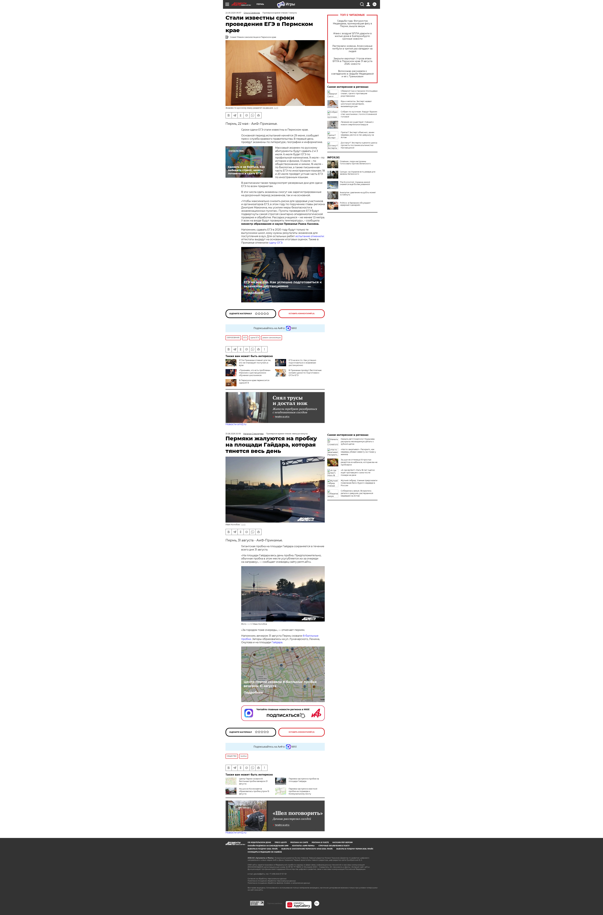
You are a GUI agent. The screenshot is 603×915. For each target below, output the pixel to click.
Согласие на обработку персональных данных (267, 879)
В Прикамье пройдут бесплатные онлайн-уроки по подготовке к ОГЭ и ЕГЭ (305, 372)
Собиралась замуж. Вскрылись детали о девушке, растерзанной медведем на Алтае (357, 493)
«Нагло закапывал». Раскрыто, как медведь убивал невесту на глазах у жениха (358, 452)
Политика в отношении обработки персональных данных (272, 881)
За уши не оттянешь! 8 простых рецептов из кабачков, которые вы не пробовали (359, 462)
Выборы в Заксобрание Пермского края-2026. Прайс (307, 849)
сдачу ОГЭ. (276, 242)
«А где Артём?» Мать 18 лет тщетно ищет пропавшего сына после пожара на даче (358, 472)
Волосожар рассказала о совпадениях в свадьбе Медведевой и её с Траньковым (352, 74)
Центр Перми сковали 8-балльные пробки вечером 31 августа (280, 684)
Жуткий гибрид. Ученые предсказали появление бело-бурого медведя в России (359, 483)
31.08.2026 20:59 (233, 433)
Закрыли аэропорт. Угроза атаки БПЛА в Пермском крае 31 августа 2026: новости (352, 61)
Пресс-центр (281, 842)
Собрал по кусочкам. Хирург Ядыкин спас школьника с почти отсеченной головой (359, 114)
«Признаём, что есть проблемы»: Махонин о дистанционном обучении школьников (255, 372)
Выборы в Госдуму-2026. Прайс (263, 849)
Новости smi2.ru (235, 424)
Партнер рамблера (274, 903)
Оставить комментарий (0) (302, 314)
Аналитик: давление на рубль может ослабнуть (358, 193)
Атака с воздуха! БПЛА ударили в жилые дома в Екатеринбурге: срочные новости (352, 36)
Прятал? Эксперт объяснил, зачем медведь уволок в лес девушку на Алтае (357, 135)
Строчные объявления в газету (334, 846)
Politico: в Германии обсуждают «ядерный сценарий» (355, 204)
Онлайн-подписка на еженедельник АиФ (268, 846)
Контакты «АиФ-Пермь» (303, 846)
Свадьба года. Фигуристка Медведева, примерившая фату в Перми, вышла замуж (352, 24)
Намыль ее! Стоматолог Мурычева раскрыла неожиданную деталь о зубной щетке (358, 441)
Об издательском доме (259, 842)
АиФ (276, 108)
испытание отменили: (309, 236)
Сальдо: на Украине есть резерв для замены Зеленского (357, 173)
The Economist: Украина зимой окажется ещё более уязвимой (355, 183)
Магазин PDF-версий (342, 842)
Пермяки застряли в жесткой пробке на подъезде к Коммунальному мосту (303, 791)
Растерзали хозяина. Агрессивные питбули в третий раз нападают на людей (352, 49)
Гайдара (277, 642)
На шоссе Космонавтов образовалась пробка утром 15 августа (254, 791)
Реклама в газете (320, 842)
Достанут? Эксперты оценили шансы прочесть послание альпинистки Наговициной (359, 145)
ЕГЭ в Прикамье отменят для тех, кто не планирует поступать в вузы (255, 362)
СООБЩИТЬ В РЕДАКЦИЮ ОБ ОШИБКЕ (265, 852)
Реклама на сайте (299, 842)
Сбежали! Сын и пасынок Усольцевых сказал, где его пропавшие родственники (359, 93)
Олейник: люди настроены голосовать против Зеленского (355, 162)
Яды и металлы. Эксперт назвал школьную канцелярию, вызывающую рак (356, 103)
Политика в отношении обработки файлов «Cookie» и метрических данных (279, 883)
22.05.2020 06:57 (233, 13)
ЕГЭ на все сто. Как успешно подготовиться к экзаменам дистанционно (283, 284)
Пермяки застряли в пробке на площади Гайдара (304, 780)
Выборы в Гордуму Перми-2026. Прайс (354, 849)
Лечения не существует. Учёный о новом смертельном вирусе (357, 123)
